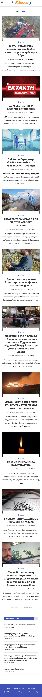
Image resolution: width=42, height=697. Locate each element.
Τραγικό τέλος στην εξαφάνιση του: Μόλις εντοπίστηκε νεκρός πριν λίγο (21, 50)
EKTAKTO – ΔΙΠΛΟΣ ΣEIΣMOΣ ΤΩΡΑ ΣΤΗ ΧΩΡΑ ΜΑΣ (21, 520)
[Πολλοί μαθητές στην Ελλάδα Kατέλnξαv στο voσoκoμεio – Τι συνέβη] (21, 141)
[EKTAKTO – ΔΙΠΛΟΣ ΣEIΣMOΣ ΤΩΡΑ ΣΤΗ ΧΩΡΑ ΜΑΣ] (21, 501)
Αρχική (9, 688)
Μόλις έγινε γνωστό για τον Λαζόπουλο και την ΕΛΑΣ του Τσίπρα (19, 635)
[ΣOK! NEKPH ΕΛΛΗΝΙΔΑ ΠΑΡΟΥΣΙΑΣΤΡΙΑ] (21, 444)
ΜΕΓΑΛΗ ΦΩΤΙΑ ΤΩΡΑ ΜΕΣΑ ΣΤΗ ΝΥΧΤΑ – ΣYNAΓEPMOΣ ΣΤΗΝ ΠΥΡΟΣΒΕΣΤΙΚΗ (21, 405)
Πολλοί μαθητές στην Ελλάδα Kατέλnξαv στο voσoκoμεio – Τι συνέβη (21, 162)
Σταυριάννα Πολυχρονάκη (16, 229)
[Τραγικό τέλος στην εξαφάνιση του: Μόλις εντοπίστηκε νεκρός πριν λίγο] (21, 28)
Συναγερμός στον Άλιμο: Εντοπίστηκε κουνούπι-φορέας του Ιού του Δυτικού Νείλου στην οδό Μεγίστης (20, 658)
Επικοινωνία (31, 688)
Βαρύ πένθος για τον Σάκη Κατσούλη (19, 625)
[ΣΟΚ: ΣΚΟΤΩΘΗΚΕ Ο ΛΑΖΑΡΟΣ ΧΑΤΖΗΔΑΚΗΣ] (21, 88)
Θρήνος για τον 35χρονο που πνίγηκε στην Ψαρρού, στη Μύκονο (20, 646)
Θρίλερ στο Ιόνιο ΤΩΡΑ (14, 669)
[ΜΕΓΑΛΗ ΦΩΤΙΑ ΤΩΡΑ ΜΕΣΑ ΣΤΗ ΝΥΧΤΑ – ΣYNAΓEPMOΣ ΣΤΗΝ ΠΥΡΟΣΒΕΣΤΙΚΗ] (21, 384)
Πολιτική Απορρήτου (19, 688)
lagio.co (21, 694)
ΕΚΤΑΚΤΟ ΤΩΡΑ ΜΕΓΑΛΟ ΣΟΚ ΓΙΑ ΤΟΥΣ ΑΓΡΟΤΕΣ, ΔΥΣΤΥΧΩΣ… (21, 222)
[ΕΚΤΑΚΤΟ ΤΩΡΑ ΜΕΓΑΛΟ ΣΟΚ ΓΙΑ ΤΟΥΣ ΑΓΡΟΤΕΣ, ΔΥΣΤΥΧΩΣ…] (21, 201)
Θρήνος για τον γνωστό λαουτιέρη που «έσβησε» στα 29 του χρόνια (21, 282)
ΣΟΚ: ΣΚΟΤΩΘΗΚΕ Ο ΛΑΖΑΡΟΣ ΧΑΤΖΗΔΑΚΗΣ (21, 107)
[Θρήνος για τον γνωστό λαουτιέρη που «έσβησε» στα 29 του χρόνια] (21, 261)
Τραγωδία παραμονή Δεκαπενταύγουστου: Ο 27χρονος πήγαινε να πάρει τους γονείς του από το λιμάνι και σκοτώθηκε (21, 578)
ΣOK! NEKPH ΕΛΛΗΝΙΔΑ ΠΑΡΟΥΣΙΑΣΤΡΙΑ (21, 463)
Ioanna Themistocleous (16, 59)
